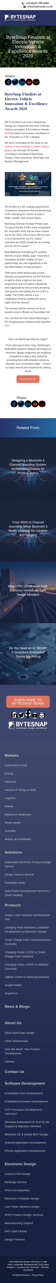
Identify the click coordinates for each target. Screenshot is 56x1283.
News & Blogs (17, 1006)
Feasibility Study (15, 882)
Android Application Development (25, 1142)
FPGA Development (17, 1190)
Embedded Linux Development (24, 1093)
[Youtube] (35, 715)
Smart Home (12, 822)
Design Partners (15, 1239)
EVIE (8, 133)
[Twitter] (21, 715)
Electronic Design (20, 1164)
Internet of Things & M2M (20, 789)
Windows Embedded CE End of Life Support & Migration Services (27, 1124)
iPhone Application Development (25, 1150)
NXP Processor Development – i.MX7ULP (24, 1111)
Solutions (13, 852)
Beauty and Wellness (18, 839)
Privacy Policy (38, 1275)
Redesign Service (16, 1182)
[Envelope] (41, 715)
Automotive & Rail (16, 765)
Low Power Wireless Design (22, 1206)
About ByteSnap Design (19, 1032)
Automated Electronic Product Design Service (28, 864)
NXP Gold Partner (16, 1231)
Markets (12, 755)
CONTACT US (28, 379)
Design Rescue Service (19, 874)
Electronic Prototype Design (22, 1198)
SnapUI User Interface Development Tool (27, 917)
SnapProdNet (13, 985)
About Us (13, 1023)
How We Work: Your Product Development (22, 1051)
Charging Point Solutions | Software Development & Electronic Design (27, 929)
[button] (47, 18)
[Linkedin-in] (14, 715)
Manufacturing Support (19, 1223)
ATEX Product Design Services (24, 1214)
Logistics (10, 798)
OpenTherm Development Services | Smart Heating (27, 893)
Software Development (25, 1083)
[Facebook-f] (28, 713)
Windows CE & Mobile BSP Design (26, 1134)
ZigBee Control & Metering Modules (27, 977)
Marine (9, 806)
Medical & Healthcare (18, 814)
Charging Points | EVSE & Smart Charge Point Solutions (25, 954)
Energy (9, 773)
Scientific (10, 830)
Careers (10, 1061)
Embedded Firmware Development (26, 1101)
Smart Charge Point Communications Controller (28, 942)
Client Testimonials (16, 1041)
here (7, 325)
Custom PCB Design (17, 1173)
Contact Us (14, 1072)
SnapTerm (11, 993)
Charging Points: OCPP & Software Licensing (27, 966)
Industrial (10, 781)
